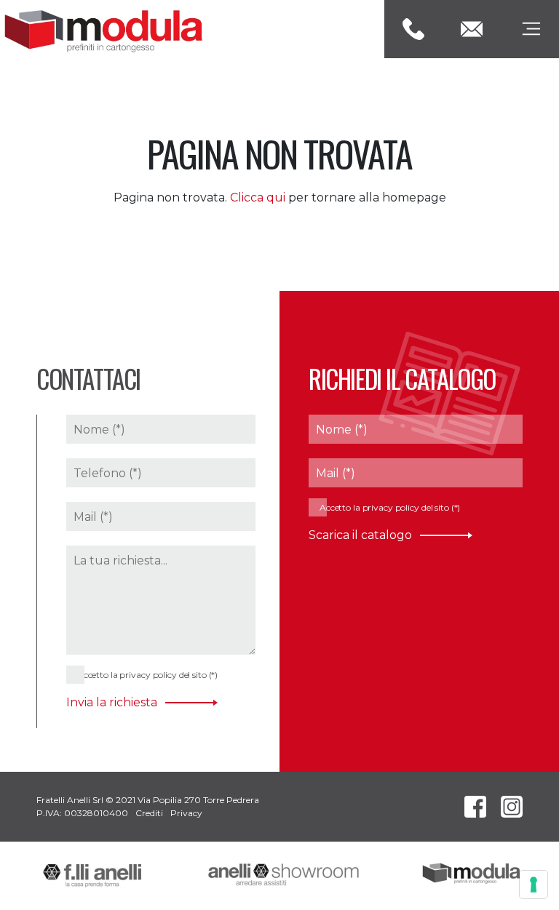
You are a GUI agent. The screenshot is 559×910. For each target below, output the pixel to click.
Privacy (186, 812)
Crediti (149, 812)
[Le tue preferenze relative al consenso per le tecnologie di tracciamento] (533, 884)
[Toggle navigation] (530, 29)
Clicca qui (257, 197)
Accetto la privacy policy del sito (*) (146, 674)
